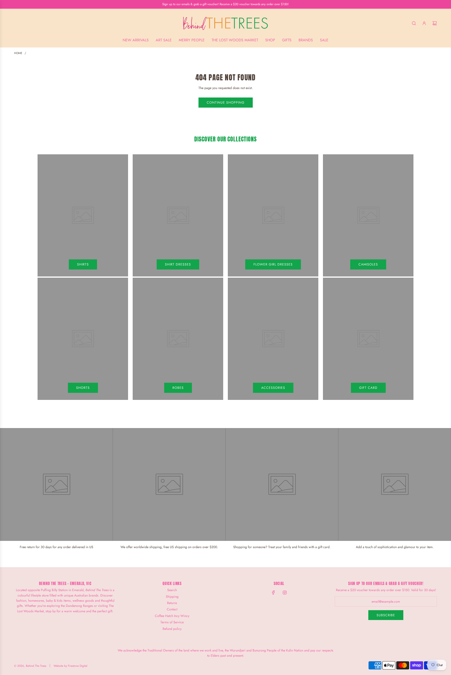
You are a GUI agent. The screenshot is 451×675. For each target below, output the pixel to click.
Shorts (83, 387)
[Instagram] (285, 592)
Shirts (83, 264)
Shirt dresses (178, 264)
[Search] (414, 23)
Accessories (273, 387)
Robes (178, 387)
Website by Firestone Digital (70, 666)
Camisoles (368, 264)
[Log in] (424, 23)
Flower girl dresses (273, 264)
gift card (368, 387)
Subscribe (386, 615)
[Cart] (434, 23)
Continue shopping (226, 102)
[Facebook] (273, 592)
